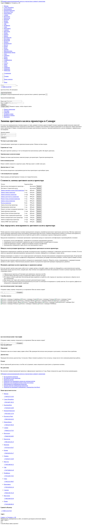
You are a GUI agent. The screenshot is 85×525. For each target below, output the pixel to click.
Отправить (19, 292)
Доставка (6, 111)
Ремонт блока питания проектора (10, 198)
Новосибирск (8, 13)
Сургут (6, 63)
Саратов (6, 30)
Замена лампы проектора (8, 192)
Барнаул (6, 34)
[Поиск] (17, 85)
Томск (5, 66)
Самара (7, 3)
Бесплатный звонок (6, 92)
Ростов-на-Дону (8, 12)
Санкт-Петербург (9, 7)
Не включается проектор (11, 376)
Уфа (5, 24)
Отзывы (6, 76)
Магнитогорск (8, 51)
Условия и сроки (8, 114)
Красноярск (7, 28)
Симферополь (8, 60)
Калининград (8, 43)
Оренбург (6, 55)
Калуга (6, 45)
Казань (6, 21)
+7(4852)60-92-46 (9, 498)
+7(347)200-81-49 (9, 470)
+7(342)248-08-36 (9, 504)
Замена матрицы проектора (8, 194)
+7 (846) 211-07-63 (6, 87)
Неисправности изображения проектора (15, 384)
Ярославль (7, 31)
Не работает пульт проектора (12, 378)
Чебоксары (7, 70)
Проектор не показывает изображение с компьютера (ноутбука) (22, 387)
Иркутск (6, 461)
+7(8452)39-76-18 (9, 493)
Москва (6, 6)
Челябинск (7, 25)
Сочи (5, 61)
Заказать (3, 104)
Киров (6, 46)
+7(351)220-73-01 (9, 476)
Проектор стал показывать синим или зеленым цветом (19, 381)
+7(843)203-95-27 (9, 453)
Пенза (5, 57)
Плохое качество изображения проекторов (16, 385)
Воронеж (6, 19)
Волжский (7, 40)
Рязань (6, 58)
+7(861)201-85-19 (9, 442)
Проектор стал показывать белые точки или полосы (18, 382)
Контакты (7, 117)
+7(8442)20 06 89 (9, 436)
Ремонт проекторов (9, 109)
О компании (7, 73)
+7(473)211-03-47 (9, 447)
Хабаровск (7, 69)
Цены (5, 82)
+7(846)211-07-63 (9, 430)
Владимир (7, 39)
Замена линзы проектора (8, 201)
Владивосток (7, 37)
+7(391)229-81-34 (9, 487)
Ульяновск (7, 67)
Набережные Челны (9, 52)
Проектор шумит (9, 379)
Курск (5, 48)
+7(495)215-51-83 (9, 396)
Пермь (6, 33)
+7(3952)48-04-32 (9, 464)
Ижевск (6, 42)
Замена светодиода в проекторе (10, 196)
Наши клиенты (8, 79)
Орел (5, 54)
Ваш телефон (4, 103)
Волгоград (7, 16)
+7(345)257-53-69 (9, 459)
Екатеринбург (8, 9)
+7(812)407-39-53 (9, 402)
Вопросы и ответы (9, 115)
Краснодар (7, 18)
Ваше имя (3, 101)
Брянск (6, 36)
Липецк (6, 49)
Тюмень (6, 22)
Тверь (5, 64)
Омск (5, 27)
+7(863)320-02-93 (9, 419)
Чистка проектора (6, 203)
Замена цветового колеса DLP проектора (12, 190)
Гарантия (6, 112)
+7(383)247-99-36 (9, 425)
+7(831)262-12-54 (9, 413)
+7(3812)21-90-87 (9, 481)
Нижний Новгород (9, 10)
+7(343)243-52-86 (9, 408)
